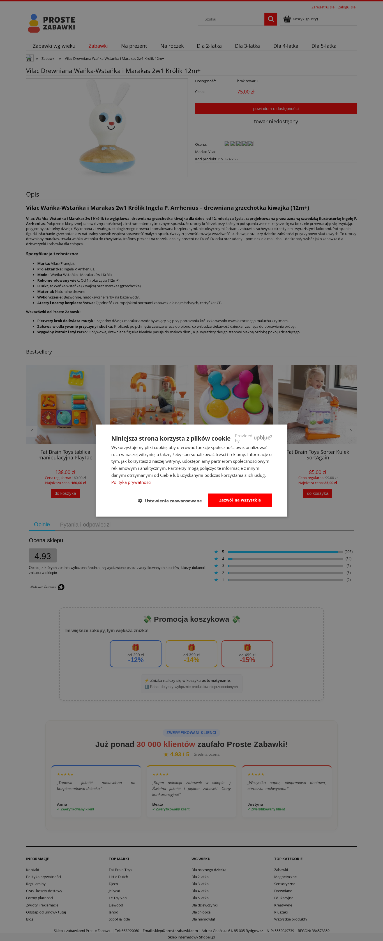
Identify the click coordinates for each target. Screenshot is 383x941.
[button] (172, 500)
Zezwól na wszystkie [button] (240, 500)
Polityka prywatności (131, 482)
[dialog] (191, 470)
